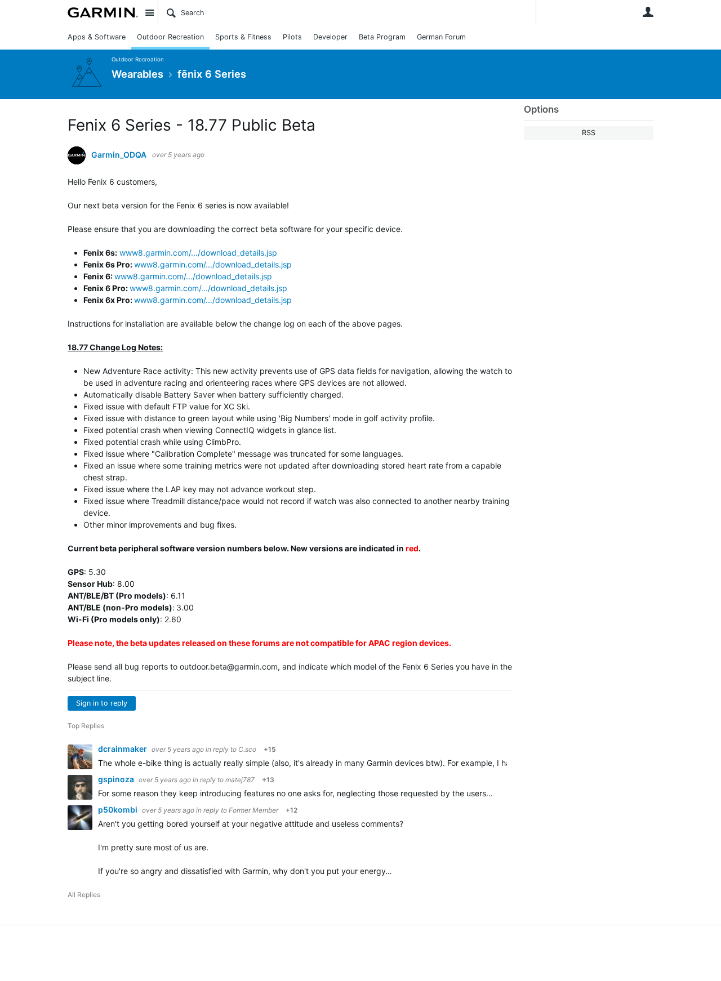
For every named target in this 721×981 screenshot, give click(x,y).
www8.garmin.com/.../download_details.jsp (198, 252)
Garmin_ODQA (118, 154)
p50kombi (118, 809)
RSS (588, 132)
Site (149, 12)
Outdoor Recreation (170, 37)
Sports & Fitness (243, 37)
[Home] (103, 12)
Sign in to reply (101, 703)
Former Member (253, 810)
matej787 (240, 779)
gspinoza (117, 779)
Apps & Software (97, 37)
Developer (330, 37)
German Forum (441, 37)
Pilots (292, 37)
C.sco (247, 749)
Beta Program (382, 37)
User (647, 11)
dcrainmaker (123, 748)
